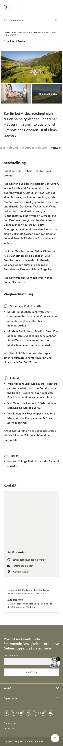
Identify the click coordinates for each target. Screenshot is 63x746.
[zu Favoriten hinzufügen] (56, 20)
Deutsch (8, 741)
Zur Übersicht (16, 20)
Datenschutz (11, 723)
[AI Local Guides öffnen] (54, 662)
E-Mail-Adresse (11, 655)
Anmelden (31, 672)
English (19, 741)
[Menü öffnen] (55, 738)
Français (38, 741)
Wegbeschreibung (34, 148)
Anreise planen (21, 571)
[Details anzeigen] (58, 659)
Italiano (28, 741)
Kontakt (55, 148)
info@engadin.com (23, 565)
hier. (19, 282)
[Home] (5, 8)
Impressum (10, 728)
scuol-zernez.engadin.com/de (29, 559)
